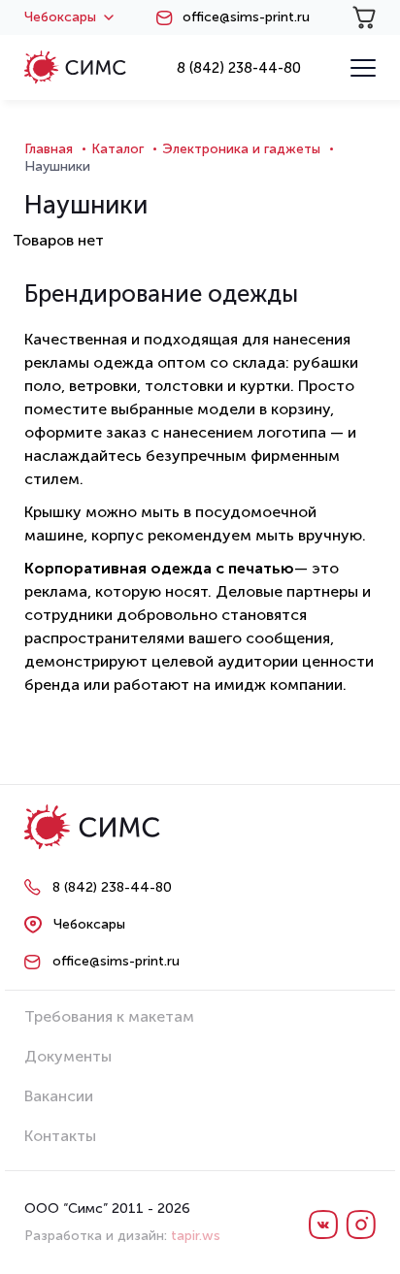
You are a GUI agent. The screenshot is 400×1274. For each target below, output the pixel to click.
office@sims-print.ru (246, 17)
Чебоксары (60, 17)
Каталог (117, 149)
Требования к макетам (109, 1016)
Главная (48, 149)
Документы (68, 1056)
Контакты (60, 1136)
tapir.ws (195, 1235)
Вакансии (58, 1096)
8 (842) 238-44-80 (239, 68)
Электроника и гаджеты (241, 149)
